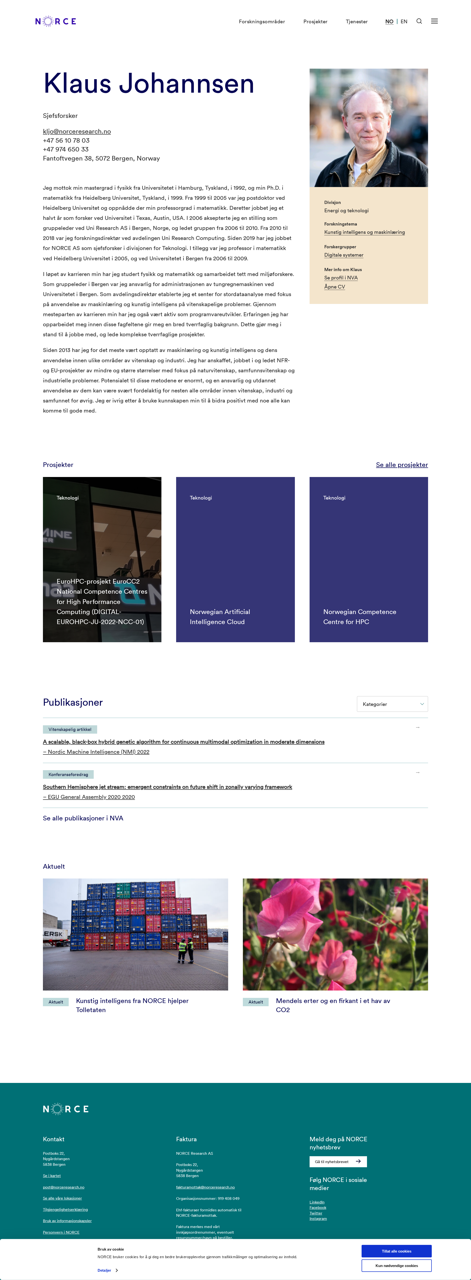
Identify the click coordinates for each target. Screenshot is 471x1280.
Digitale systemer (344, 254)
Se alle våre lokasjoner (62, 1198)
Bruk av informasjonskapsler (67, 1220)
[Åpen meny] (434, 21)
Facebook (318, 1207)
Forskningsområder (262, 21)
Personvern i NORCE (61, 1232)
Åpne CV (334, 286)
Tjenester (357, 21)
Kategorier (375, 704)
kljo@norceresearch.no (77, 131)
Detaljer (104, 1270)
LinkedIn (317, 1202)
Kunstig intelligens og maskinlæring (364, 232)
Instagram (318, 1218)
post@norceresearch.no (63, 1187)
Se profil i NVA (341, 277)
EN (404, 21)
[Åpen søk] (419, 21)
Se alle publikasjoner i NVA (83, 818)
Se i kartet (52, 1175)
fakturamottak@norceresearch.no (205, 1187)
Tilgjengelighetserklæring (65, 1209)
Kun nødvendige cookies (397, 1266)
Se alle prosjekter (402, 465)
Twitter (316, 1213)
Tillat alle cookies (396, 1251)
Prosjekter (315, 21)
